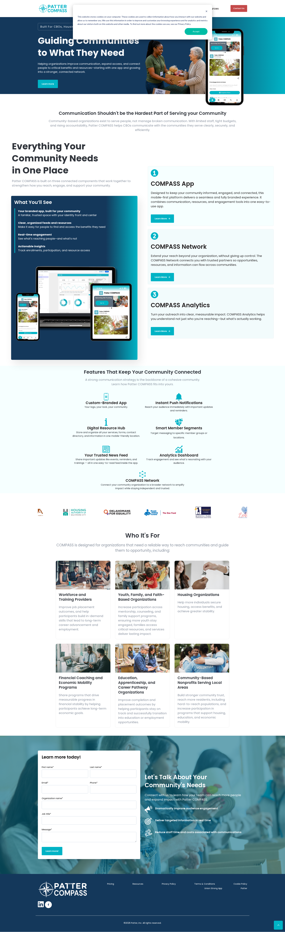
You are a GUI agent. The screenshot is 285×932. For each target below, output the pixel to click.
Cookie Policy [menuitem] (240, 883)
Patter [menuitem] (244, 888)
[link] (53, 8)
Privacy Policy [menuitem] (169, 883)
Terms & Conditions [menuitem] (204, 883)
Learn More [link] (161, 218)
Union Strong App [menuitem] (213, 888)
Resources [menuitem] (138, 883)
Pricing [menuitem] (110, 883)
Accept (196, 31)
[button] (278, 925)
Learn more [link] (48, 83)
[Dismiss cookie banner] (206, 11)
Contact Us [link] (238, 8)
